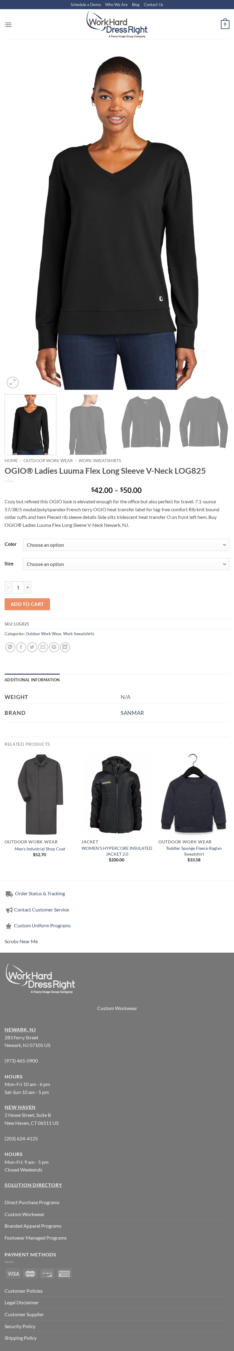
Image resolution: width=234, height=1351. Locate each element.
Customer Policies (24, 1291)
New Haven (20, 1107)
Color (11, 543)
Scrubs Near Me (21, 941)
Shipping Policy (21, 1338)
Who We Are (116, 4)
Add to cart (27, 604)
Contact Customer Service (41, 909)
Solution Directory (33, 1185)
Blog (136, 4)
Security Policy (20, 1326)
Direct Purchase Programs (32, 1202)
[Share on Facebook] (21, 647)
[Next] (217, 221)
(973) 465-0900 (21, 1060)
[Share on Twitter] (32, 647)
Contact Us (153, 4)
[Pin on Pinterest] (54, 647)
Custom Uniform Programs (42, 925)
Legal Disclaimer (22, 1302)
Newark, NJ (20, 1029)
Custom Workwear (117, 1008)
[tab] (32, 680)
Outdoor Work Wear (48, 460)
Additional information (32, 679)
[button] (8, 24)
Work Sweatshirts (100, 460)
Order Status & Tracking (39, 893)
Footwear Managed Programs (36, 1238)
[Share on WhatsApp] (10, 647)
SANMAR (132, 712)
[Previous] (16, 221)
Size (9, 563)
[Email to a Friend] (43, 647)
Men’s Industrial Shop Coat (40, 848)
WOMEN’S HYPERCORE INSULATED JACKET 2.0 (117, 851)
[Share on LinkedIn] (65, 647)
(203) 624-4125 (21, 1138)
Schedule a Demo (86, 4)
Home (11, 460)
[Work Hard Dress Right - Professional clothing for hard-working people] (117, 24)
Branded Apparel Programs (33, 1226)
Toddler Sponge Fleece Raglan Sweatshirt (194, 851)
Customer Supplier (24, 1314)
